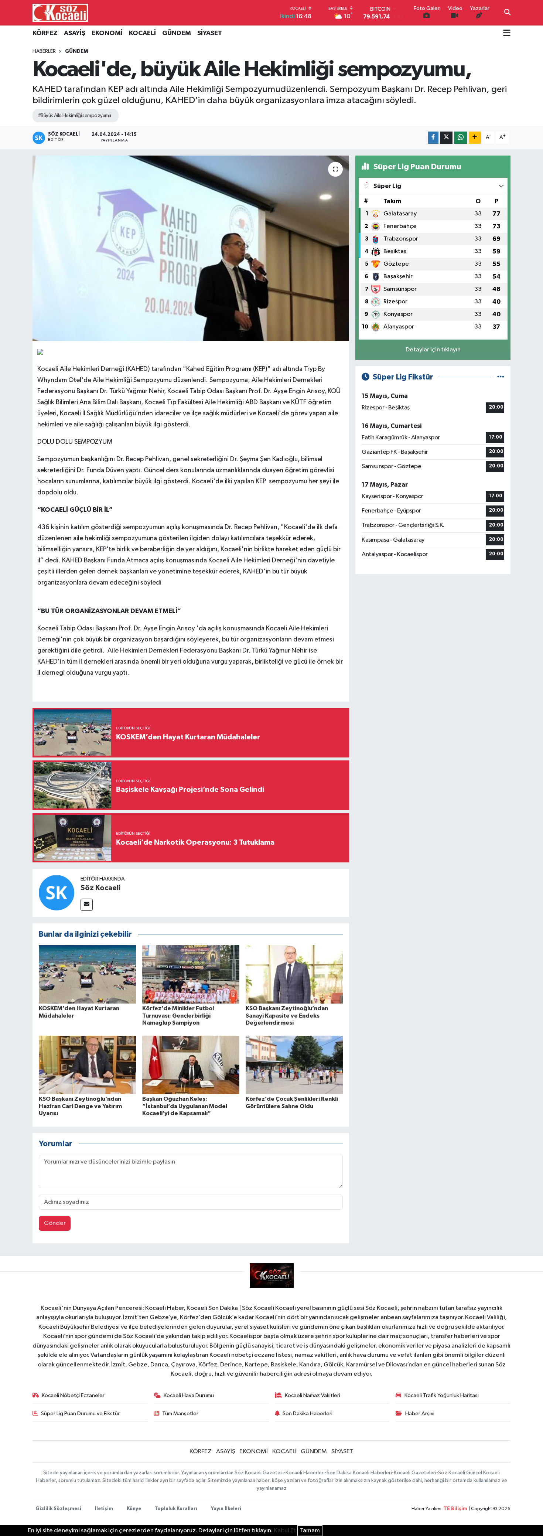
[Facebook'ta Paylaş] (433, 138)
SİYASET (209, 33)
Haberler (44, 51)
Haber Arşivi (419, 1413)
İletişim (104, 1508)
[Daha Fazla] (475, 138)
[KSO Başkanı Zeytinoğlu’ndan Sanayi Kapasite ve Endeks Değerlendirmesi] (294, 974)
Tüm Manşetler (180, 1413)
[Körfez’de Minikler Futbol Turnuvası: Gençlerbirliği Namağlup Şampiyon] (190, 974)
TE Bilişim (455, 1508)
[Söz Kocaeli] (56, 892)
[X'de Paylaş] (446, 138)
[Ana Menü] (506, 33)
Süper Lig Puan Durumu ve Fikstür (80, 1413)
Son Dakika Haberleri (307, 1413)
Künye (134, 1508)
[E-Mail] (87, 905)
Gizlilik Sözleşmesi (58, 1508)
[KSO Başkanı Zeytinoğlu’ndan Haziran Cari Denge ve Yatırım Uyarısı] (87, 1065)
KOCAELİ (142, 33)
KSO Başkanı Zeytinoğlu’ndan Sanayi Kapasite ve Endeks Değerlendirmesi (287, 1015)
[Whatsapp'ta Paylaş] (460, 138)
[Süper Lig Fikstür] (500, 377)
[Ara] (507, 13)
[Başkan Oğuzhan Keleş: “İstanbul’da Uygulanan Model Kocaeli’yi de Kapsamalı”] (190, 1065)
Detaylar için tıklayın (433, 350)
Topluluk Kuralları (176, 1508)
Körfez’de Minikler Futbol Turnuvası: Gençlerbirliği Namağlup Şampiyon (178, 1015)
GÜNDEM (176, 33)
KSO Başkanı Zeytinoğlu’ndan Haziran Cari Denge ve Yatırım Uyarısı (80, 1106)
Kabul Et (285, 1531)
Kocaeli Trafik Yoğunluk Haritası (441, 1395)
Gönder (55, 1223)
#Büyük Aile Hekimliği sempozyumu (74, 115)
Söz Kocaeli (100, 888)
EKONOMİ (107, 33)
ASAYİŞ (74, 33)
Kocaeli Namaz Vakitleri (312, 1395)
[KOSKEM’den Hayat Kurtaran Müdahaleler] (87, 974)
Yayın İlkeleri (226, 1508)
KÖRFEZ (45, 33)
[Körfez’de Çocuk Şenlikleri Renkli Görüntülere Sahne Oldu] (294, 1065)
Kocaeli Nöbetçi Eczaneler (73, 1395)
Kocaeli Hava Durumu (189, 1395)
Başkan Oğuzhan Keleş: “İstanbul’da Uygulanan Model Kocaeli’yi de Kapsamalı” (184, 1106)
